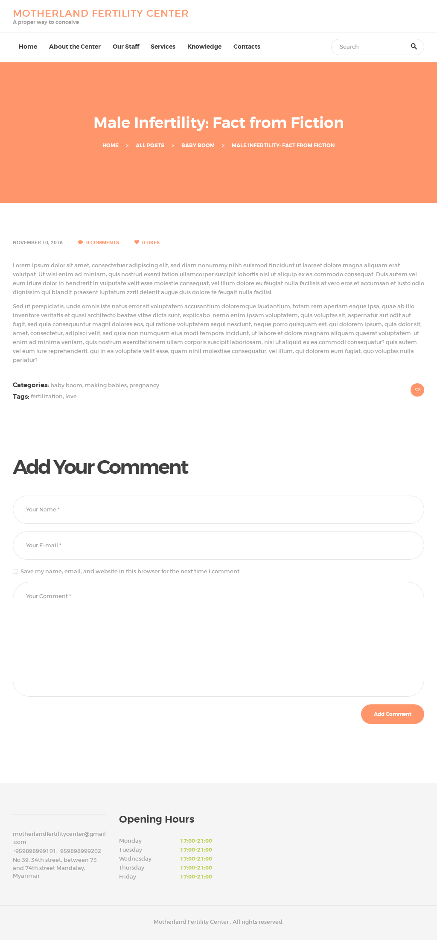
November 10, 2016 (38, 242)
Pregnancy (144, 385)
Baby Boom (198, 146)
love (71, 396)
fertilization (47, 396)
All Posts (150, 145)
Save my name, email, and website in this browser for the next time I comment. (130, 571)
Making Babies (106, 385)
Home (110, 146)
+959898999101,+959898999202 (57, 851)
